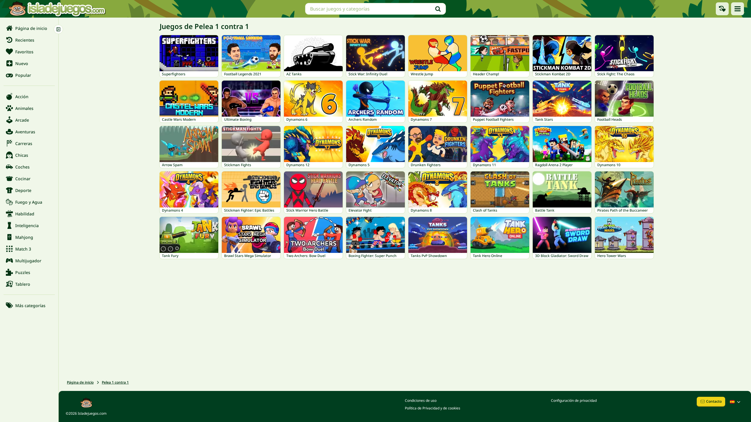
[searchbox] (375, 9)
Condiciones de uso (421, 400)
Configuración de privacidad (574, 400)
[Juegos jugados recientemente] (722, 8)
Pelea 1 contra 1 (115, 382)
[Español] (736, 402)
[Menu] (737, 8)
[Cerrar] (58, 29)
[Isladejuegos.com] (56, 9)
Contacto (714, 401)
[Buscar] (438, 9)
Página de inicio (80, 382)
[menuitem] (29, 28)
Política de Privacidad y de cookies (432, 408)
